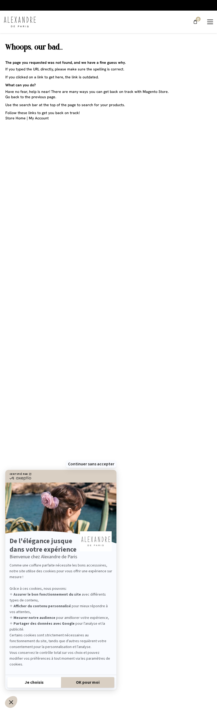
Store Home (15, 118)
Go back (12, 96)
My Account (39, 118)
